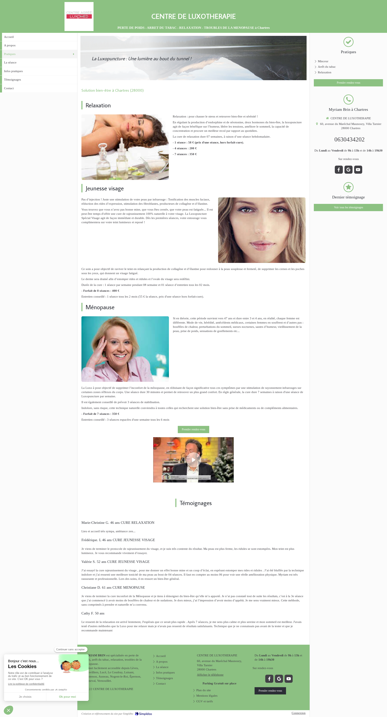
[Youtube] (289, 679)
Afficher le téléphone (210, 674)
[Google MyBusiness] (279, 679)
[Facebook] (269, 679)
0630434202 (349, 139)
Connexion (299, 713)
